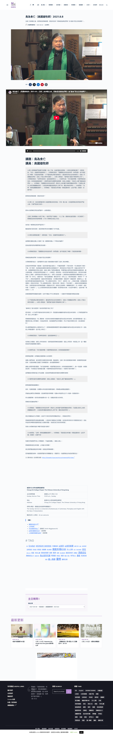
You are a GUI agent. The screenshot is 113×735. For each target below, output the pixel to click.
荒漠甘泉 (84, 555)
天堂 (75, 549)
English (32, 546)
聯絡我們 (10, 696)
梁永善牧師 (62, 553)
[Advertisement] (56, 472)
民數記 (75, 553)
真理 (62, 555)
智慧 (58, 553)
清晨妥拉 (82, 552)
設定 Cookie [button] (73, 732)
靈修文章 (65, 559)
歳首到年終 (69, 553)
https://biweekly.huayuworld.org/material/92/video (58, 457)
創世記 (39, 549)
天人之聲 (70, 549)
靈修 (58, 559)
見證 (46, 559)
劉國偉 (44, 549)
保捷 (80, 546)
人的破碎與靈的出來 (35, 533)
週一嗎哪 (51, 559)
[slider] (84, 150)
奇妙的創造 (78, 549)
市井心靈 (37, 553)
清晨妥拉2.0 (30, 555)
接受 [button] (81, 732)
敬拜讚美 (73, 5)
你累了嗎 (76, 546)
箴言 (68, 555)
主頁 (38, 5)
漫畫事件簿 (37, 555)
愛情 (50, 553)
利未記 (35, 549)
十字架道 (31, 526)
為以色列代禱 (45, 556)
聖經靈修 (81, 5)
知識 (65, 555)
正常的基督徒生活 (34, 531)
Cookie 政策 (11, 699)
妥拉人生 (29, 553)
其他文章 (30, 603)
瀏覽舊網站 (12, 705)
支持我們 (95, 5)
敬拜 (54, 553)
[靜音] (81, 151)
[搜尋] (106, 5)
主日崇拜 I (47, 25)
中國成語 (55, 546)
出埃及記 (29, 549)
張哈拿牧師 (45, 553)
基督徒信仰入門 (33, 524)
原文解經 (49, 549)
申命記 (58, 555)
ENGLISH (101, 5)
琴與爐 (53, 555)
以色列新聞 (69, 546)
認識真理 (66, 5)
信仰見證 (58, 5)
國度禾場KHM (59, 549)
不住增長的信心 (33, 528)
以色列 (88, 5)
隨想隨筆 (51, 5)
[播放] (27, 151)
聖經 (78, 556)
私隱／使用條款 (12, 702)
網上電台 (43, 5)
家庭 (32, 553)
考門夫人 (73, 555)
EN (27, 546)
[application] (56, 151)
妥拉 (84, 549)
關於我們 (10, 690)
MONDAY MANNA (43, 546)
